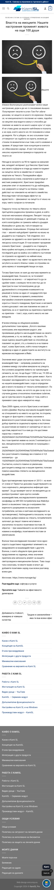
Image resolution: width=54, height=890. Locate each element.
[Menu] (3, 8)
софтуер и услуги (28, 584)
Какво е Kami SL (10, 641)
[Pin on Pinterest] (34, 602)
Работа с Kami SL (10, 682)
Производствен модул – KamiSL (18, 712)
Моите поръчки (9, 857)
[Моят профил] (45, 8)
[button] (46, 883)
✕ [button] (51, 871)
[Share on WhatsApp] (15, 602)
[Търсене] (8, 8)
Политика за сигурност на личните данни (22, 832)
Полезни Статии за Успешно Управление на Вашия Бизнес (27, 18)
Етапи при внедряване (13, 651)
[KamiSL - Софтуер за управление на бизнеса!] (26, 8)
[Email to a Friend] (29, 602)
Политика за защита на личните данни (21, 842)
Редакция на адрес (11, 868)
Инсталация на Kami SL (13, 687)
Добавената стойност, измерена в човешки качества (13, 616)
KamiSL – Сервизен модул (15, 697)
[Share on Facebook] (20, 602)
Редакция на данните (12, 873)
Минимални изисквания (14, 661)
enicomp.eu (32, 882)
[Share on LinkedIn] (39, 602)
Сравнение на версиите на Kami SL (19, 666)
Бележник (7, 862)
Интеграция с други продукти (16, 656)
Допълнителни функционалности (18, 702)
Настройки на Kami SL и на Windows (19, 707)
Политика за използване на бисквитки (21, 837)
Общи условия (9, 827)
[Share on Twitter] (24, 602)
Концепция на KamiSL (12, 646)
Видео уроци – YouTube (13, 692)
